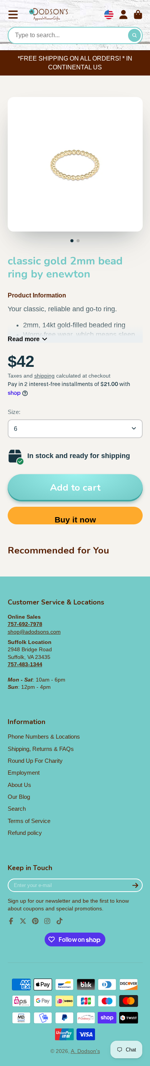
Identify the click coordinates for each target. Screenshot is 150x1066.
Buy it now (75, 519)
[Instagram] (47, 921)
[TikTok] (59, 921)
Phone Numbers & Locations (44, 736)
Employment (24, 772)
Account (123, 14)
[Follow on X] (23, 921)
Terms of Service (29, 821)
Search (17, 808)
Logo (48, 14)
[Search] (134, 35)
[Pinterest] (35, 921)
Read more (24, 338)
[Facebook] (11, 921)
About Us (19, 785)
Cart (138, 14)
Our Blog (19, 796)
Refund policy (25, 832)
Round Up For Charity (35, 760)
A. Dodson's (85, 1051)
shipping (44, 376)
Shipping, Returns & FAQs (41, 749)
